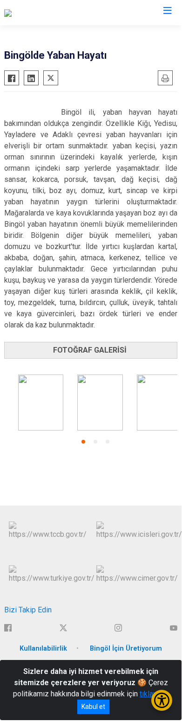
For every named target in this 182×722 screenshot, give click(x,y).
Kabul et (93, 706)
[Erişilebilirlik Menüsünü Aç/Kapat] (161, 700)
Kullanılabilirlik (43, 649)
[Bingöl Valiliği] (26, 12)
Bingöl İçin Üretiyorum (126, 649)
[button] (83, 442)
